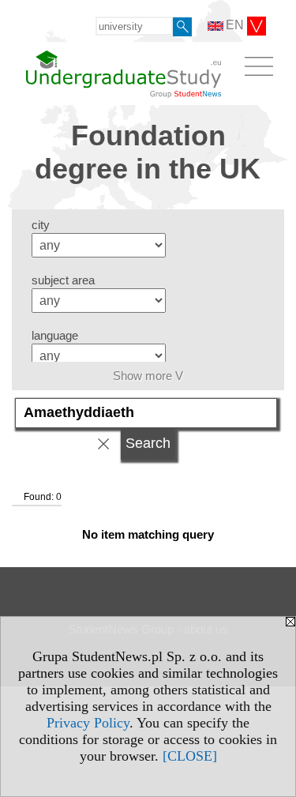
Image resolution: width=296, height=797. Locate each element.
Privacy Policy (88, 723)
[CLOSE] (190, 756)
